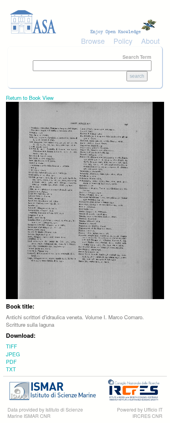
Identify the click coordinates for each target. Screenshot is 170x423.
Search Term (137, 56)
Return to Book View (30, 97)
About (150, 41)
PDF (11, 361)
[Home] (85, 22)
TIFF (11, 346)
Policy (122, 41)
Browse (93, 41)
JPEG (13, 354)
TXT (11, 369)
